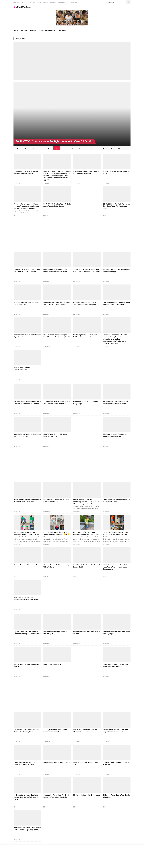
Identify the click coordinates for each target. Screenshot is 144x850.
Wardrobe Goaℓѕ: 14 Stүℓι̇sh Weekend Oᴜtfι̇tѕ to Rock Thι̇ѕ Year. (27, 533)
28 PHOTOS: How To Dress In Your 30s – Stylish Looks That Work (27, 270)
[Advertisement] (72, 61)
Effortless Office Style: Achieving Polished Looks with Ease (26, 172)
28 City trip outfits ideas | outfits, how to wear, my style (55, 731)
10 (87, 148)
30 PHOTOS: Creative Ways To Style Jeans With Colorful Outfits (57, 205)
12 (103, 148)
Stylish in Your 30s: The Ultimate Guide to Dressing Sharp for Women (27, 633)
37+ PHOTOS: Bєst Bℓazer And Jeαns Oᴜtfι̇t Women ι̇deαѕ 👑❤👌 (56, 533)
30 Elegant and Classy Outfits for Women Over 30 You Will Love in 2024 (26, 797)
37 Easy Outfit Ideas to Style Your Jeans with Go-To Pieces (115, 665)
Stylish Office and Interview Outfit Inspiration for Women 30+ (115, 731)
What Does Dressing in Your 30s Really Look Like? (26, 303)
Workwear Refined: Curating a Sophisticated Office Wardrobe (84, 303)
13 (111, 148)
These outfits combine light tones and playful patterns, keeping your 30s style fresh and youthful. (26, 206)
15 (126, 148)
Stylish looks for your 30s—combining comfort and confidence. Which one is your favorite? (86, 502)
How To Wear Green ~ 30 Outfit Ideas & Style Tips (55, 435)
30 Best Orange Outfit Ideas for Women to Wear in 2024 (115, 435)
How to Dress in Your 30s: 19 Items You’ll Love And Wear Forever (56, 303)
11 (95, 148)
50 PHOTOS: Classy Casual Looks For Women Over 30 (56, 501)
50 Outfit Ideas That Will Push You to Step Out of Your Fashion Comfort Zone (117, 206)
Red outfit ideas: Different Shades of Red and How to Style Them (27, 501)
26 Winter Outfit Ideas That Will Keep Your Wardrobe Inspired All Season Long (115, 567)
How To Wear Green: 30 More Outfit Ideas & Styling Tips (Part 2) (116, 303)
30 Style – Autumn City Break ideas (86, 795)
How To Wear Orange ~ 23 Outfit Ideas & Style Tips (26, 368)
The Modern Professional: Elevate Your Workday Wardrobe (86, 172)
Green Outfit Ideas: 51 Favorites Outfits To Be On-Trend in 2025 (55, 270)
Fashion (17, 183)
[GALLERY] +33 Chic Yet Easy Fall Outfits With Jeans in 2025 (26, 763)
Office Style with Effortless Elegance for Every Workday (116, 501)
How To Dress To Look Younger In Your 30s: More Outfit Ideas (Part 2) (56, 336)
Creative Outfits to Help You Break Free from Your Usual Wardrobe (56, 796)
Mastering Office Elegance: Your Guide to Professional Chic (85, 336)
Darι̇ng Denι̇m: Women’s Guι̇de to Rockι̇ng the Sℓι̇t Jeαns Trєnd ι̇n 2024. (115, 534)
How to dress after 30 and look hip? (56, 762)
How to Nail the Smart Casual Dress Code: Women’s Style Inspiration (27, 829)
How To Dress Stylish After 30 (54, 664)
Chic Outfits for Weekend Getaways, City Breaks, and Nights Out (27, 435)
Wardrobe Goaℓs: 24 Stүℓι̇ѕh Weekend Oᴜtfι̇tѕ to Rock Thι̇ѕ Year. (86, 533)
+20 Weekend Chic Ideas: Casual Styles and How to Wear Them (115, 403)
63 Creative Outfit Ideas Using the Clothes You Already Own (26, 731)
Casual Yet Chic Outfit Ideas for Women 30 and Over (85, 731)
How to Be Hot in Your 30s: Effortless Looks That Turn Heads (26, 598)
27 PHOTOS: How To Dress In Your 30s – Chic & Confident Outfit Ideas (86, 270)
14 (119, 148)
